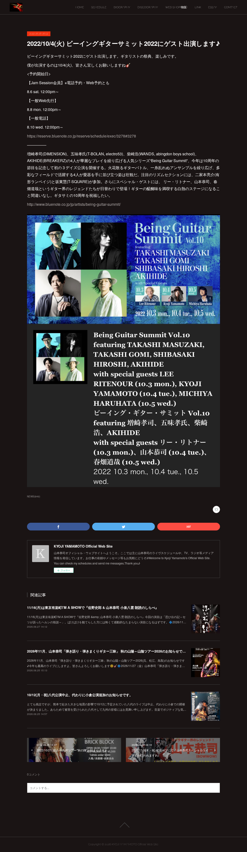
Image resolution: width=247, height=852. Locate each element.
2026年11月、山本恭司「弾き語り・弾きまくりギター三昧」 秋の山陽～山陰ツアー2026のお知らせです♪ (107, 651)
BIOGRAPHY (122, 7)
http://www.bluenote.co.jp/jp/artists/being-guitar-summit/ (74, 204)
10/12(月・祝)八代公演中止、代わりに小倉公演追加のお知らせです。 (80, 694)
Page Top (123, 825)
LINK (198, 7)
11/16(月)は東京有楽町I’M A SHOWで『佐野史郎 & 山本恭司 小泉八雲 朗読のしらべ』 (92, 607)
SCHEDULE (98, 7)
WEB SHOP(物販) (176, 7)
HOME (79, 7)
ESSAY (212, 7)
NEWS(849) (33, 496)
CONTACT (230, 7)
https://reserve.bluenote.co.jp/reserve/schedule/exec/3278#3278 (81, 136)
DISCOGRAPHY (147, 7)
